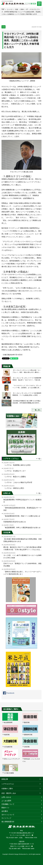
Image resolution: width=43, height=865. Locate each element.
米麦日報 (7, 734)
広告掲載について (8, 804)
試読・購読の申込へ (14, 425)
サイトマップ (6, 818)
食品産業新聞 (8, 722)
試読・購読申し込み (9, 793)
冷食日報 (27, 747)
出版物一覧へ (12, 421)
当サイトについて (8, 814)
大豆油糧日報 (8, 747)
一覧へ (39, 459)
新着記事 (5, 779)
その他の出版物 (9, 773)
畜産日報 (27, 722)
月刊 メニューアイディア (12, 759)
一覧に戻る (37, 410)
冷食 (16, 9)
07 (27, 9)
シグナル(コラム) (8, 784)
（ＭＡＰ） (28, 835)
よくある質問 (6, 800)
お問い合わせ (6, 797)
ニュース (9, 9)
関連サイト (6, 807)
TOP (3, 9)
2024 (22, 9)
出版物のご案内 (7, 788)
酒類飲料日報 (28, 734)
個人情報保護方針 (8, 821)
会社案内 (5, 811)
